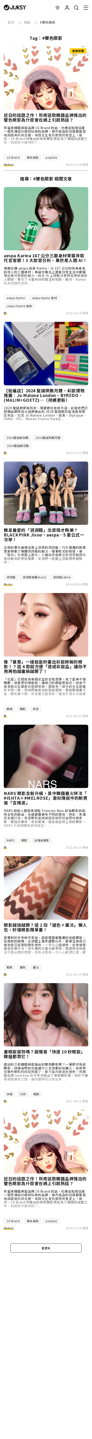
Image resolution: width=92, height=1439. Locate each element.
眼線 (10, 709)
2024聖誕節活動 (18, 446)
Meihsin (9, 164)
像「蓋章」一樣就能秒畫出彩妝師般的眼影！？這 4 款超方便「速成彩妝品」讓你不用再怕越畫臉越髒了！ (45, 666)
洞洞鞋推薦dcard (34, 577)
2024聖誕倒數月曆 (48, 438)
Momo (8, 584)
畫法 (36, 967)
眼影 (23, 709)
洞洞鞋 (11, 577)
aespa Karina (16, 298)
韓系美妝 (33, 157)
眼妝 (36, 1094)
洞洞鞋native (62, 577)
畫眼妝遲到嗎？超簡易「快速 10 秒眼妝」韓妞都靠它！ (44, 1054)
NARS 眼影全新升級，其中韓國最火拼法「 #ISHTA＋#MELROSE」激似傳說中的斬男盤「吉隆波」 (46, 798)
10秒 (23, 1094)
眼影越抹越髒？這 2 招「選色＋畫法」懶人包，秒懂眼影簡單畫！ (45, 927)
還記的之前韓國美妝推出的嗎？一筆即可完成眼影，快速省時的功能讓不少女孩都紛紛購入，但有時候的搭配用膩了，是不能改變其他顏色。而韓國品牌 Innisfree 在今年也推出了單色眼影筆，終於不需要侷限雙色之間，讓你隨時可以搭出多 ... (46, 1071)
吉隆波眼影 (41, 840)
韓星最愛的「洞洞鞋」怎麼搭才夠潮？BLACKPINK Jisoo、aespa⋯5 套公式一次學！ (44, 535)
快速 (10, 1094)
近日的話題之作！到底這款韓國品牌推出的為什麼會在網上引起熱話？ (45, 117)
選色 (23, 967)
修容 (36, 709)
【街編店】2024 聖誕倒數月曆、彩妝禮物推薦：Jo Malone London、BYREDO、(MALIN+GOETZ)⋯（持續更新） (44, 395)
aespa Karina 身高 (19, 306)
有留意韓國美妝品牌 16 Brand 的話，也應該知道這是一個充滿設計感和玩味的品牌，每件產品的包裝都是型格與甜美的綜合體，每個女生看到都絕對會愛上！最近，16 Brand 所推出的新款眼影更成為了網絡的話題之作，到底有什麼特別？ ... (46, 135)
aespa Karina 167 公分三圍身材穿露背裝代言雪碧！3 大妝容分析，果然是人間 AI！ (45, 258)
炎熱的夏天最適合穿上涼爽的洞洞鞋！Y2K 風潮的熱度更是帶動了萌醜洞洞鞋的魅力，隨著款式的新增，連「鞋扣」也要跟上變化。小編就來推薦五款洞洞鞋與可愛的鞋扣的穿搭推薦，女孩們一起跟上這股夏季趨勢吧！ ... (45, 555)
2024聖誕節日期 (18, 438)
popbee (51, 157)
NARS (10, 840)
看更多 (46, 1248)
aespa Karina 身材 (44, 298)
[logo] (15, 7)
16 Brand (13, 157)
